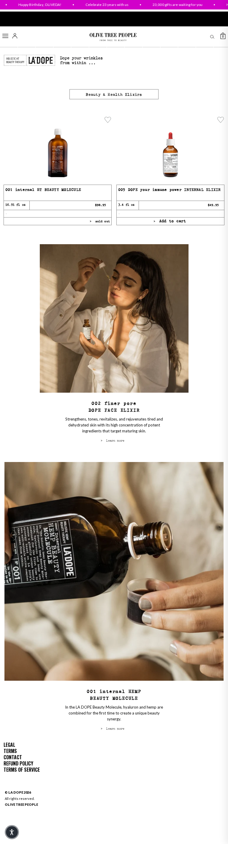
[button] (12, 832)
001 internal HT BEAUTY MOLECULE (43, 189)
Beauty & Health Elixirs (114, 94)
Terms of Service (22, 769)
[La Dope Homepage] (29, 60)
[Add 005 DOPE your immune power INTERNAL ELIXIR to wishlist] (220, 119)
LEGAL (9, 744)
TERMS (10, 751)
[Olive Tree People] (113, 37)
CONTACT (13, 757)
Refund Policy (18, 763)
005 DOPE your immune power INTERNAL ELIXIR (169, 189)
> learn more (112, 441)
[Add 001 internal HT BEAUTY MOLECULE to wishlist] (107, 119)
